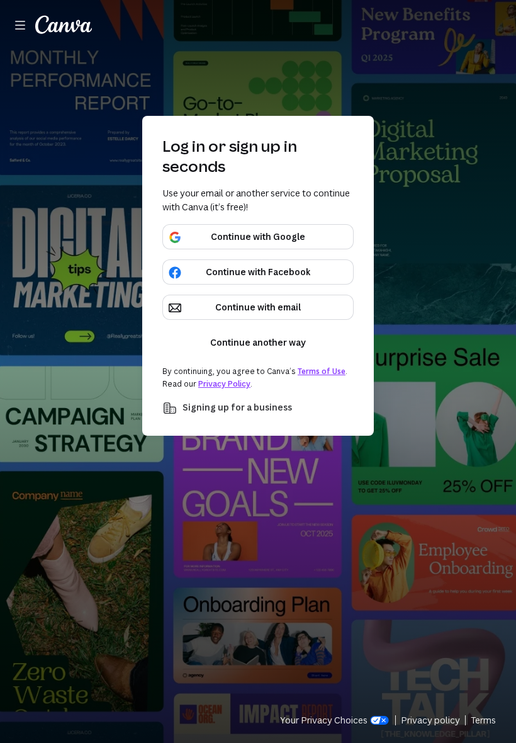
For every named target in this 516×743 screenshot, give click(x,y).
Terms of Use (321, 371)
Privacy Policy (224, 383)
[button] (258, 408)
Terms (483, 720)
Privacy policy (430, 720)
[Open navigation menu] (20, 25)
